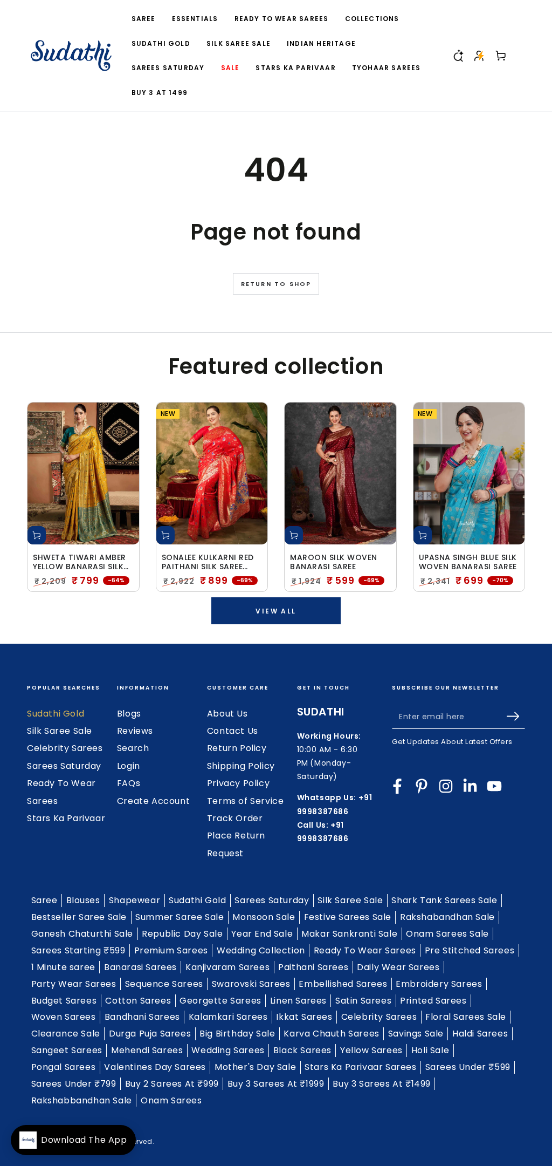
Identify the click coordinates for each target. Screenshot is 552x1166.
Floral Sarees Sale (465, 1017)
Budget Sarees (64, 1000)
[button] (457, 55)
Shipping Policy (241, 766)
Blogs (129, 713)
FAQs (128, 783)
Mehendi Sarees (147, 1050)
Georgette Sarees (220, 1000)
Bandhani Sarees (142, 1017)
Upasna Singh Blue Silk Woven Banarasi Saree (468, 562)
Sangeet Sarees (66, 1050)
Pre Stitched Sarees (469, 950)
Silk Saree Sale (59, 731)
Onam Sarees (171, 1100)
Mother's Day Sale (255, 1067)
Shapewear (134, 900)
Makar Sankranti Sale (349, 934)
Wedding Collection (261, 950)
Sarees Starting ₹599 (78, 950)
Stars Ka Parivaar (66, 818)
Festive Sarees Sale (347, 917)
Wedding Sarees (227, 1050)
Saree (44, 900)
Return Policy (237, 748)
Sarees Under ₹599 (467, 1067)
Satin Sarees (363, 1000)
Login (128, 766)
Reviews (135, 731)
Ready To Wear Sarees (365, 950)
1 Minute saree (63, 967)
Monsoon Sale (263, 917)
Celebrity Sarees (65, 748)
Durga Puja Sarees (150, 1033)
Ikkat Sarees (304, 1017)
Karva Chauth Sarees (331, 1033)
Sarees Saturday (64, 766)
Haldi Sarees (480, 1033)
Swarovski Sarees (251, 984)
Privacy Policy (238, 783)
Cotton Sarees (138, 1000)
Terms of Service (245, 801)
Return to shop (276, 283)
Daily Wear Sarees (398, 967)
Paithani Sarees (313, 967)
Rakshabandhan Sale (447, 917)
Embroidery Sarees (439, 984)
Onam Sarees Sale (447, 934)
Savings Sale (416, 1033)
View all (276, 611)
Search (133, 748)
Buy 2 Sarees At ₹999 (172, 1084)
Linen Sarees (298, 1000)
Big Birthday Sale (237, 1033)
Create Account (153, 801)
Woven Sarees (63, 1017)
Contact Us (232, 731)
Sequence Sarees (164, 984)
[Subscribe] (515, 716)
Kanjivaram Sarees (227, 967)
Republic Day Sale (182, 934)
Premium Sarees (171, 950)
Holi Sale (430, 1050)
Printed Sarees (433, 1000)
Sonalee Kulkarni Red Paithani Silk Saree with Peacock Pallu (208, 562)
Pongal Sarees (63, 1067)
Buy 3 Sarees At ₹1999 (276, 1084)
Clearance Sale (65, 1033)
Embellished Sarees (343, 984)
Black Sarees (302, 1050)
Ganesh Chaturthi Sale (82, 934)
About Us (227, 713)
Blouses (83, 900)
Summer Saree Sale (179, 917)
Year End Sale (262, 934)
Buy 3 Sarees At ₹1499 (382, 1084)
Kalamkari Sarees (228, 1017)
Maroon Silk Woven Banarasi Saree (333, 562)
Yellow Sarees (371, 1050)
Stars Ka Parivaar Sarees (360, 1067)
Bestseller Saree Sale (79, 917)
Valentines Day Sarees (155, 1067)
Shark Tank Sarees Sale (444, 900)
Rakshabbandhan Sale (81, 1100)
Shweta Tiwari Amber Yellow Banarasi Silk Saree (79, 562)
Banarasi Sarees (140, 967)
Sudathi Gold (55, 713)
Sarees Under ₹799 (73, 1084)
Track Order (235, 818)
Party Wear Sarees (73, 984)
